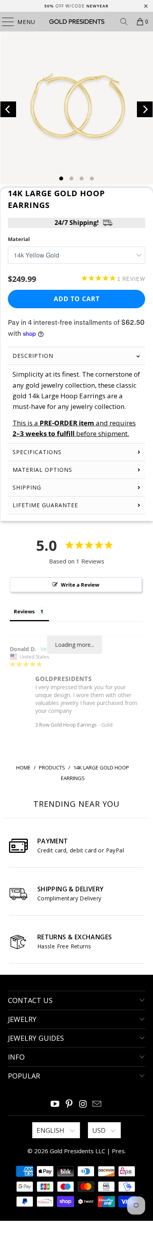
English (51, 1130)
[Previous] (8, 109)
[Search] (124, 21)
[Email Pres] (97, 1104)
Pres (118, 1151)
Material (19, 239)
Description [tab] (33, 355)
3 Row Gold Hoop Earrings (66, 724)
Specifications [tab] (37, 452)
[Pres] (76, 21)
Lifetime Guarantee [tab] (46, 505)
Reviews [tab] (24, 611)
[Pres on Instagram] (83, 1104)
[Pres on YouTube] (55, 1104)
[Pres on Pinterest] (69, 1104)
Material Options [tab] (42, 469)
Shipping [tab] (27, 487)
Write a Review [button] (80, 584)
